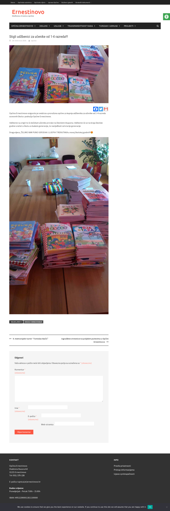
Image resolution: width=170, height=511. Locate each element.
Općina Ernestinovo (22, 26)
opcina (33, 40)
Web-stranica (47, 424)
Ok (150, 507)
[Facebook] (95, 109)
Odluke (43, 26)
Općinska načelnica (24, 2)
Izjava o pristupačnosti (124, 474)
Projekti (128, 26)
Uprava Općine (53, 2)
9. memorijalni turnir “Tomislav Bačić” (30, 338)
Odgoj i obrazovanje (33, 322)
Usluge (57, 26)
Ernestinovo (28, 11)
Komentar (20, 371)
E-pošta (33, 418)
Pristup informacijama (124, 469)
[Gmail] (106, 109)
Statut (13, 2)
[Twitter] (100, 109)
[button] (166, 16)
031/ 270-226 (19, 475)
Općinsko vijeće (39, 2)
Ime (20, 409)
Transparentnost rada (80, 26)
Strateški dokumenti (82, 2)
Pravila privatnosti (122, 465)
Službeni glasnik (67, 2)
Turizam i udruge (108, 26)
